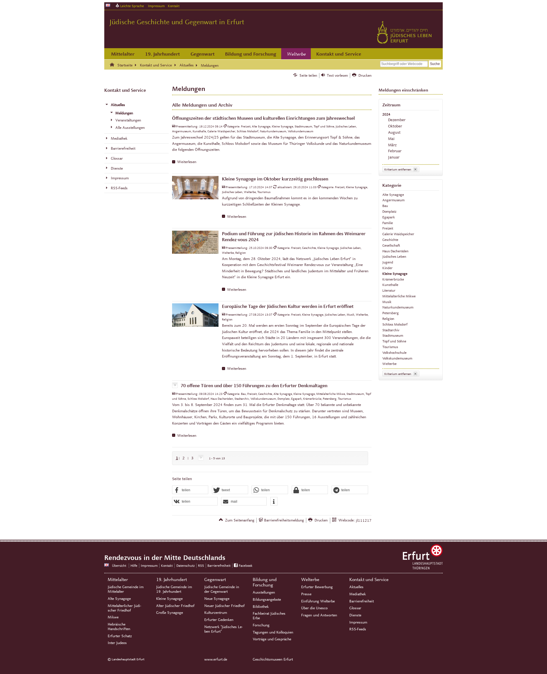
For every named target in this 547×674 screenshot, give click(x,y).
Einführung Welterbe (318, 601)
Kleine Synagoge (394, 273)
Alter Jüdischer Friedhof (175, 606)
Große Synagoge (169, 612)
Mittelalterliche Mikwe (399, 296)
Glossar (355, 608)
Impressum (156, 6)
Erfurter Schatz (120, 636)
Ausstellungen (264, 592)
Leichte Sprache (132, 6)
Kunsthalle (390, 285)
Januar (393, 157)
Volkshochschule (394, 352)
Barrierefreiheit (218, 565)
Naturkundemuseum (397, 307)
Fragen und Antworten (319, 615)
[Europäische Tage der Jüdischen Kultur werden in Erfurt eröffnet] (195, 315)
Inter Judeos (117, 643)
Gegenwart (203, 54)
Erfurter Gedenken (218, 620)
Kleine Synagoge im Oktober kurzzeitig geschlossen (275, 179)
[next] (200, 458)
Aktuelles (356, 587)
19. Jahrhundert (162, 54)
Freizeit (387, 228)
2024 (386, 114)
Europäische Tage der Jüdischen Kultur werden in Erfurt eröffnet (288, 306)
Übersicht (119, 565)
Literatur (388, 290)
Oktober (395, 126)
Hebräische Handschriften (119, 626)
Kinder (387, 268)
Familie (387, 223)
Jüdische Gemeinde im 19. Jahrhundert (174, 589)
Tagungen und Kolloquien (273, 632)
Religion (388, 318)
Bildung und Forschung (250, 54)
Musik (386, 302)
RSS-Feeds (357, 629)
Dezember (396, 119)
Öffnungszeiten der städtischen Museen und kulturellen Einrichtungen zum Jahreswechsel (263, 118)
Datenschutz (185, 565)
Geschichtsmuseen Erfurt (273, 659)
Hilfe (133, 565)
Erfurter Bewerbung (317, 587)
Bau (385, 206)
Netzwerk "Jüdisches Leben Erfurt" (223, 629)
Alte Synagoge (393, 194)
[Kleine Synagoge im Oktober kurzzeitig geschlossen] (195, 187)
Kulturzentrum (215, 612)
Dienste (355, 615)
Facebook (245, 565)
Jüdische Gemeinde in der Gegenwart (221, 589)
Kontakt (173, 6)
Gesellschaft (391, 245)
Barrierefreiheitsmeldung (284, 520)
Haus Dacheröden (395, 251)
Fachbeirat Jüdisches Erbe (269, 615)
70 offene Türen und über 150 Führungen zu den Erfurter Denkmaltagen (254, 385)
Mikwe (113, 617)
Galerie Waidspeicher (398, 234)
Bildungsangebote (267, 599)
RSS (201, 565)
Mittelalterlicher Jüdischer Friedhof (124, 608)
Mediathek (357, 594)
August (394, 132)
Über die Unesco (314, 608)
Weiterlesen (186, 162)
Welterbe (296, 54)
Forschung (261, 625)
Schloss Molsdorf (394, 324)
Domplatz (389, 211)
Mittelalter (122, 54)
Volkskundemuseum (397, 358)
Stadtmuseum (392, 335)
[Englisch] (108, 5)
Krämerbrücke (393, 279)
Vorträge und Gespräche (272, 639)
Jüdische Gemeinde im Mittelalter (126, 589)
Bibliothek (261, 606)
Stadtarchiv (390, 330)
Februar (394, 151)
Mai (391, 138)
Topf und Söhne (394, 341)
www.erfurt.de (215, 659)
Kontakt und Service (338, 54)
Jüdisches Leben (394, 256)
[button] (190, 490)
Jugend (387, 262)
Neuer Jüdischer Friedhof (224, 606)
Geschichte (390, 239)
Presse (306, 594)
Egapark (388, 217)
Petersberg (390, 313)
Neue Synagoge (216, 598)
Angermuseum (393, 200)
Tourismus (390, 347)
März (392, 145)
